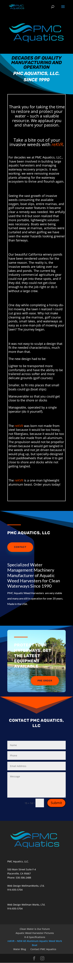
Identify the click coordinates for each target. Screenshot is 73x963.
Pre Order (45, 680)
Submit (56, 802)
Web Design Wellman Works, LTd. (26, 904)
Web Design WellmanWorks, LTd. (26, 885)
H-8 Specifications (34, 937)
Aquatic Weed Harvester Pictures (35, 933)
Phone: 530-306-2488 (19, 877)
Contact (20, 547)
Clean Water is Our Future (35, 929)
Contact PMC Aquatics (43, 949)
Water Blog (19, 949)
